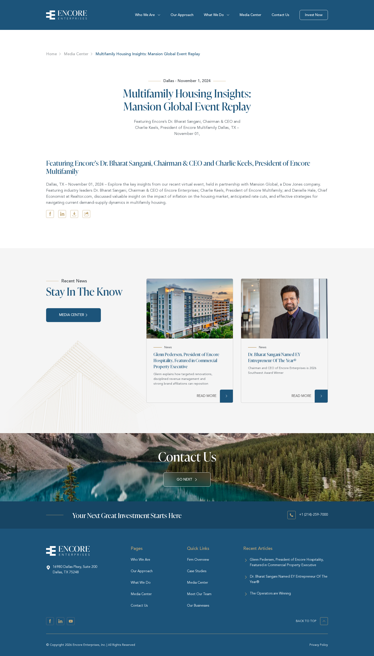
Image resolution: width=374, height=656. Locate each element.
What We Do (214, 15)
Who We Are (145, 15)
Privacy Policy (319, 644)
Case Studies (196, 571)
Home (51, 54)
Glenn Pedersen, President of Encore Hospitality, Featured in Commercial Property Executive (186, 360)
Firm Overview (198, 560)
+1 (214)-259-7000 (313, 515)
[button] (50, 214)
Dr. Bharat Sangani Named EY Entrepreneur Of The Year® (274, 357)
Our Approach (182, 15)
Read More (206, 396)
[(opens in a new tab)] (190, 309)
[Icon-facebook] (50, 621)
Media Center (250, 15)
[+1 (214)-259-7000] (291, 515)
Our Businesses (198, 605)
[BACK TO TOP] (324, 621)
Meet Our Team (199, 594)
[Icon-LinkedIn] (60, 621)
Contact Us (280, 15)
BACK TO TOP (306, 621)
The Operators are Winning (270, 593)
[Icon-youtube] (71, 621)
